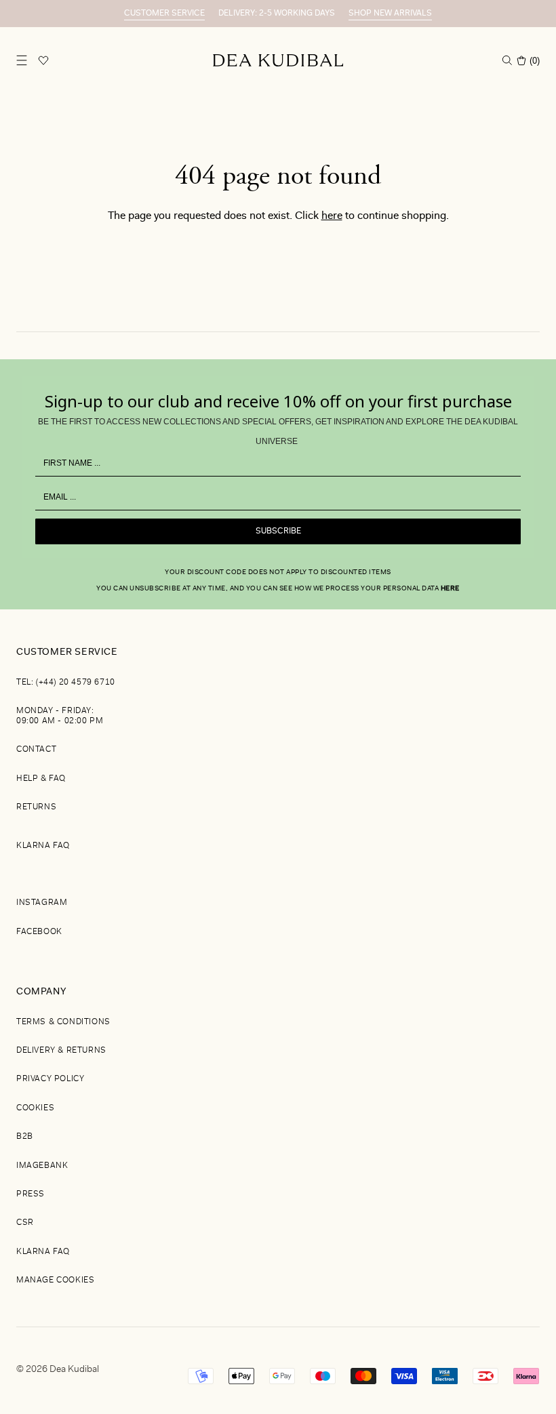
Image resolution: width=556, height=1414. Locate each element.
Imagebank (42, 1166)
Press (30, 1194)
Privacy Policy (50, 1079)
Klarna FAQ (43, 846)
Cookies (35, 1108)
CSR (25, 1223)
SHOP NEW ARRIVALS (390, 13)
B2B (24, 1137)
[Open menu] (21, 60)
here (331, 216)
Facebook (39, 932)
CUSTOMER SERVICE (164, 13)
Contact (36, 750)
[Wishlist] (43, 60)
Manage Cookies (55, 1280)
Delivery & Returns (61, 1051)
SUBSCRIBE (278, 531)
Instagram (41, 903)
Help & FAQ (41, 779)
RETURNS (36, 807)
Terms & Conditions (63, 1022)
